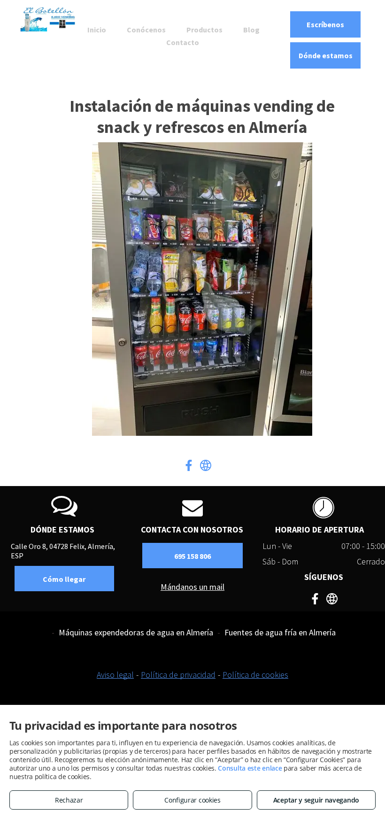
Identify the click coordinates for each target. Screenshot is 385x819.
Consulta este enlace (250, 768)
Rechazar (69, 800)
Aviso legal (115, 674)
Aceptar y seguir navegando (316, 800)
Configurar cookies (192, 800)
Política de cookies (255, 674)
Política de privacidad (178, 674)
